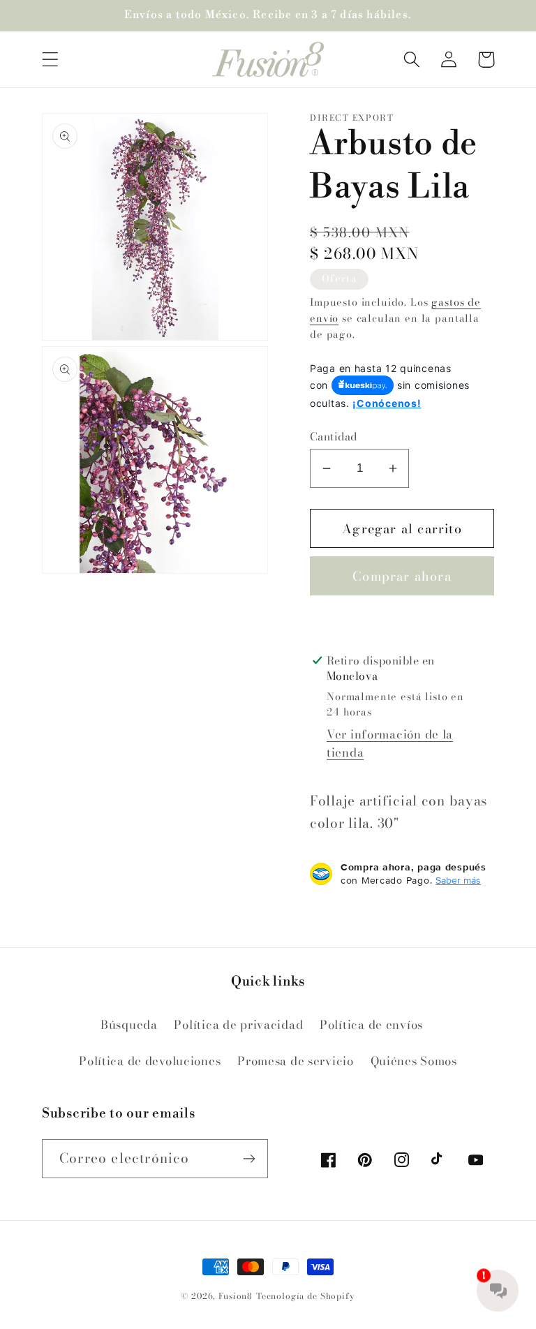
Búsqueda (129, 1025)
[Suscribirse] (248, 1158)
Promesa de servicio (295, 1061)
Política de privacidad (238, 1025)
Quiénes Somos (414, 1061)
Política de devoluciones (150, 1061)
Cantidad (333, 436)
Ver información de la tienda (390, 743)
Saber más (458, 880)
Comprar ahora (402, 576)
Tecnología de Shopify (305, 1295)
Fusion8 (235, 1295)
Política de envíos (371, 1025)
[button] (50, 59)
